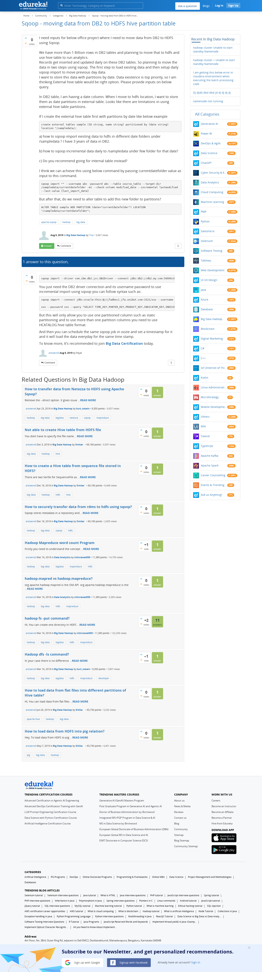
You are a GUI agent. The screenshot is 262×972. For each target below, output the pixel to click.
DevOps (74, 877)
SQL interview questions (57, 905)
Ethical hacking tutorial (190, 905)
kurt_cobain (83, 408)
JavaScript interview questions (183, 895)
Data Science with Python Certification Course (51, 817)
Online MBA (158, 877)
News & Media (182, 806)
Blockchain (208, 329)
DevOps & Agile (211, 143)
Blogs (206, 6)
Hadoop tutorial (151, 911)
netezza (74, 417)
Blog (176, 823)
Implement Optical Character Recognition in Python (47, 927)
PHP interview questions (37, 900)
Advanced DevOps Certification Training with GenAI (54, 806)
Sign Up (233, 5)
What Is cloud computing (101, 911)
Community (181, 829)
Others (205, 416)
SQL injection (214, 905)
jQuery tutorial (32, 905)
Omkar (79, 444)
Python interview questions (109, 916)
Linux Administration (214, 387)
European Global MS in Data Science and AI (123, 835)
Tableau (206, 260)
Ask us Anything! (211, 495)
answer (48, 245)
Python (205, 221)
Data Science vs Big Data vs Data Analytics (199, 916)
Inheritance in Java (64, 900)
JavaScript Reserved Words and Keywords (126, 921)
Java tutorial (89, 895)
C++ (203, 358)
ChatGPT (206, 163)
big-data (80, 222)
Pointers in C (146, 900)
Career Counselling (213, 475)
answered (54, 352)
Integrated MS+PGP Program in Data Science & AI (127, 817)
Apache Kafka (209, 455)
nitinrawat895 (82, 557)
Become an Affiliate (222, 812)
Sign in (195, 962)
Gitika (79, 709)
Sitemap (179, 835)
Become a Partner (222, 817)
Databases (30, 882)
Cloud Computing (212, 192)
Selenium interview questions (63, 895)
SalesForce (207, 231)
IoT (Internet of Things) (214, 368)
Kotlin (204, 377)
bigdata (60, 417)
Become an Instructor (224, 806)
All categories (207, 114)
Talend (205, 436)
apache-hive (33, 719)
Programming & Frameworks (132, 877)
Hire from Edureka (222, 823)
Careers (216, 800)
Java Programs (91, 921)
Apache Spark (209, 465)
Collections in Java (227, 911)
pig (28, 755)
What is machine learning (160, 905)
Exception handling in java (38, 916)
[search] (61, 5)
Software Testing (211, 250)
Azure (204, 299)
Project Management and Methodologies (210, 877)
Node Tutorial (206, 911)
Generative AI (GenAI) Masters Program (121, 800)
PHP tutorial (156, 895)
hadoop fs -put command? (47, 618)
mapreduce (102, 417)
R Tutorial (74, 921)
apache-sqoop (48, 222)
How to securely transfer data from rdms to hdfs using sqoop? (78, 506)
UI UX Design (209, 280)
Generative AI (209, 124)
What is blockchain (128, 911)
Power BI (206, 133)
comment (65, 245)
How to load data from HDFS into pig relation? (65, 731)
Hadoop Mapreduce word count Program (60, 542)
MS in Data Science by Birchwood (118, 823)
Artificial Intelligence (35, 877)
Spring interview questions (120, 900)
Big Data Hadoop (75, 235)
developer (103, 678)
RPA (203, 426)
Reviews (178, 812)
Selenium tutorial (34, 895)
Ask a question (187, 6)
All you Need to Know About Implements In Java (95, 927)
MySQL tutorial (82, 905)
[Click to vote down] (26, 43)
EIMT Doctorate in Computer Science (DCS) (123, 840)
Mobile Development (214, 407)
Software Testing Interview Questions (44, 921)
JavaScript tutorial (210, 900)
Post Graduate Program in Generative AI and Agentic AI (130, 806)
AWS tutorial (76, 911)
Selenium (207, 241)
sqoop (87, 417)
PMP (203, 211)
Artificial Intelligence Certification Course (48, 823)
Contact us (180, 817)
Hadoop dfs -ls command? (47, 654)
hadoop (66, 222)
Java (203, 290)
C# (202, 348)
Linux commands (166, 900)
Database (207, 309)
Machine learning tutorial (108, 905)
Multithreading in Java (140, 916)
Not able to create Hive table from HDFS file (63, 429)
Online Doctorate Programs (97, 877)
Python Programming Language (74, 916)
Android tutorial (188, 900)
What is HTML (108, 895)
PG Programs (58, 877)
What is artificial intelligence (179, 911)
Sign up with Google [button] (86, 962)
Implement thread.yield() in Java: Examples (174, 921)
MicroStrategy (210, 397)
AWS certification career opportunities (45, 911)
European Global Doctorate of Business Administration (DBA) (133, 829)
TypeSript (207, 446)
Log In (219, 5)
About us (179, 800)
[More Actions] (178, 246)
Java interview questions (133, 895)
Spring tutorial (211, 895)
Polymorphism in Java (90, 900)
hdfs (58, 494)
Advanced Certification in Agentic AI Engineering (52, 800)
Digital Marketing (212, 338)
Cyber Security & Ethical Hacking (214, 172)
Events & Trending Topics (214, 485)
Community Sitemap (186, 846)
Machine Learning (212, 202)
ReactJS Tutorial (164, 916)
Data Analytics (62, 557)
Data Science (209, 153)
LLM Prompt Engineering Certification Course (50, 812)
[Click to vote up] (26, 38)
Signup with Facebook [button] (133, 962)
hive (58, 453)
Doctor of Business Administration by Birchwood (127, 812)
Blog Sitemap (181, 840)
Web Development (212, 270)
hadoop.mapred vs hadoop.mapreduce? (59, 578)
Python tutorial (134, 905)
